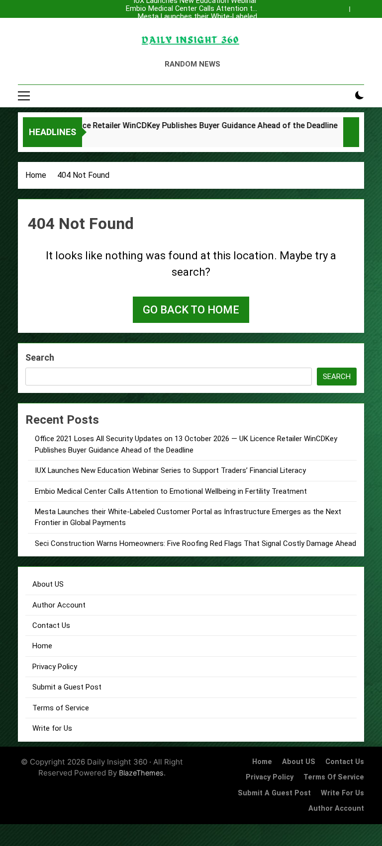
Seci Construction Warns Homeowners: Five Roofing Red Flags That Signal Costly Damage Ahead (195, 543)
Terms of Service (60, 707)
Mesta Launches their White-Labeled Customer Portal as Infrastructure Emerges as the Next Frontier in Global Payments (193, 17)
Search (39, 357)
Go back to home (191, 310)
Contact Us (51, 625)
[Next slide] (359, 6)
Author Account (59, 605)
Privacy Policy (54, 666)
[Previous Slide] (344, 6)
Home (42, 645)
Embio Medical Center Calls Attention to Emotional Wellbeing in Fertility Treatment (191, 9)
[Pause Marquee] (351, 132)
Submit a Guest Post (66, 687)
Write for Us (52, 728)
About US (48, 584)
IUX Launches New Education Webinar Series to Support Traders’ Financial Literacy (195, 33)
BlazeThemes (141, 773)
